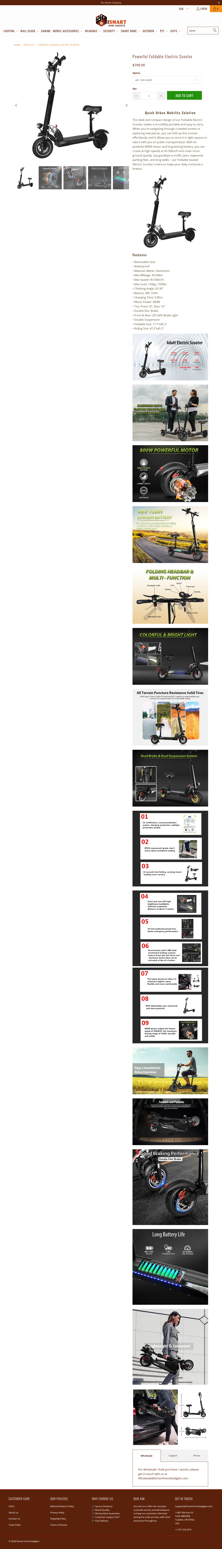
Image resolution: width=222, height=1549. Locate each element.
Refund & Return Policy (62, 1506)
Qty (134, 88)
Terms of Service (58, 1524)
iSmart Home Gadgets (27, 1541)
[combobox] (203, 30)
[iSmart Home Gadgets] (111, 20)
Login (203, 8)
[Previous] (16, 105)
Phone (196, 1455)
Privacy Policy (57, 1512)
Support (173, 1455)
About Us (13, 1512)
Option (136, 73)
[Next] (126, 105)
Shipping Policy (58, 1518)
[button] (10, 31)
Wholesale (146, 1455)
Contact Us (14, 1518)
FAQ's (12, 1506)
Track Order (15, 1524)
